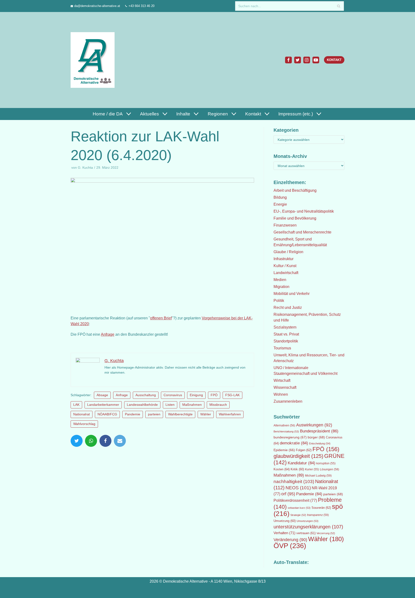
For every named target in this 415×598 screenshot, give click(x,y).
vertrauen (306, 533)
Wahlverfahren (230, 414)
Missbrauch (218, 405)
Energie (280, 204)
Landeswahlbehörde (142, 405)
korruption (326, 463)
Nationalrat (81, 414)
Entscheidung (319, 443)
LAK (76, 405)
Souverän (321, 507)
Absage (102, 395)
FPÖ (214, 395)
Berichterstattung (286, 431)
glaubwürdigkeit (298, 456)
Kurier (312, 469)
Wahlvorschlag (84, 424)
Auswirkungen (314, 425)
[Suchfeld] (338, 6)
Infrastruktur (283, 259)
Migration (281, 287)
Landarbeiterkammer (103, 405)
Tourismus (282, 348)
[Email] (120, 441)
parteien (154, 414)
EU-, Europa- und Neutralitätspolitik (304, 211)
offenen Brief (161, 318)
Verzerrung (326, 533)
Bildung (280, 197)
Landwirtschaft (286, 273)
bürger (316, 437)
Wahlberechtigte (180, 414)
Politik (279, 301)
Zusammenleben (288, 401)
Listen (170, 405)
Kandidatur (301, 463)
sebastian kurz (299, 507)
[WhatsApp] (91, 441)
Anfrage (107, 334)
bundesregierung (290, 437)
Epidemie (284, 450)
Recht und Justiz (288, 307)
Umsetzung (285, 521)
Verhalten (284, 533)
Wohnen (281, 394)
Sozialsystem (285, 327)
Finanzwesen (285, 225)
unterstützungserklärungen (308, 526)
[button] (128, 113)
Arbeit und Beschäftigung (295, 190)
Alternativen (284, 425)
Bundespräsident (319, 431)
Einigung (196, 395)
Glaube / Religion (288, 252)
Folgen (303, 450)
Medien (280, 280)
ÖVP (290, 546)
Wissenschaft (285, 387)
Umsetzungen (307, 521)
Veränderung (290, 539)
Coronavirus (173, 395)
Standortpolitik (286, 341)
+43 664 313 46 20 (141, 6)
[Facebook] (288, 60)
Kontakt (334, 60)
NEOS (298, 487)
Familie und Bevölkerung (295, 218)
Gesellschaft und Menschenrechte (302, 232)
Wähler (205, 414)
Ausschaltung (145, 395)
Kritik (297, 469)
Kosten (282, 469)
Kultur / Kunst (285, 266)
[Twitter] (297, 60)
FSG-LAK (232, 395)
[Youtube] (315, 60)
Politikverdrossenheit (295, 500)
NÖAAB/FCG (107, 414)
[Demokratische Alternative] (94, 60)
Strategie (298, 515)
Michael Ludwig (318, 475)
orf (288, 493)
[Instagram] (306, 60)
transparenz (318, 515)
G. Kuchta (85, 167)
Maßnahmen (192, 405)
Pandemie (132, 414)
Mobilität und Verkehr (292, 294)
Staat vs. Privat (286, 334)
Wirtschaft (282, 380)
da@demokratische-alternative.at (97, 6)
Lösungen (329, 469)
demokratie (294, 443)
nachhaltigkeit (294, 481)
